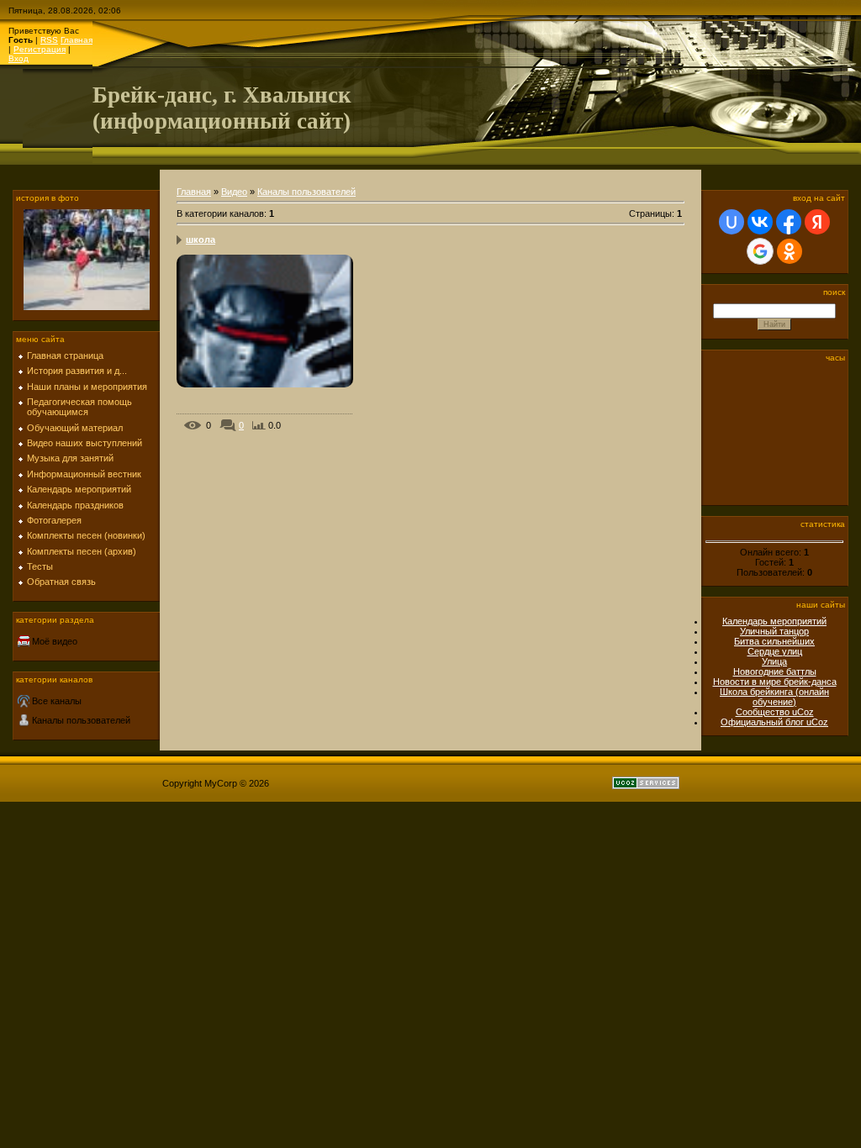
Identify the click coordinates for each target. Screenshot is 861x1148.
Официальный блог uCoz (774, 722)
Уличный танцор (774, 631)
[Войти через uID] (731, 221)
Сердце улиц (774, 651)
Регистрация (39, 49)
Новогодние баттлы (774, 671)
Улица (774, 661)
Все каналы (57, 701)
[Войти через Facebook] (788, 221)
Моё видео (54, 641)
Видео (234, 192)
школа (200, 239)
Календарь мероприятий (774, 621)
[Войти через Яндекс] (817, 221)
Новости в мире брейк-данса (775, 682)
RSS (49, 40)
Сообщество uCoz (775, 712)
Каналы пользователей (81, 720)
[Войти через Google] (760, 251)
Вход (18, 58)
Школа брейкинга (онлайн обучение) (774, 697)
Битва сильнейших (774, 641)
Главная (76, 40)
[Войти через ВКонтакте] (760, 221)
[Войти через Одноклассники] (789, 251)
